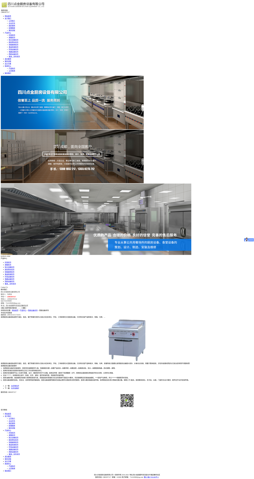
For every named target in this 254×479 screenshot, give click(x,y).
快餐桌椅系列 (13, 44)
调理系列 (12, 37)
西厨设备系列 (13, 54)
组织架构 (12, 25)
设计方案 (8, 63)
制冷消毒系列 (13, 40)
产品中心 (8, 33)
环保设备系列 (13, 49)
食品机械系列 (13, 47)
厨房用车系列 (13, 42)
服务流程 (12, 30)
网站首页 (8, 16)
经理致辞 (12, 28)
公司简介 (12, 21)
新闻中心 (8, 66)
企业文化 (12, 23)
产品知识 (12, 68)
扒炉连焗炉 (15, 388)
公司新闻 (12, 71)
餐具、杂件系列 (14, 56)
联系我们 (8, 73)
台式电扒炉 (15, 386)
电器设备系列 (13, 52)
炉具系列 (12, 35)
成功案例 (8, 59)
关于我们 (8, 18)
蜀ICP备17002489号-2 (151, 477)
